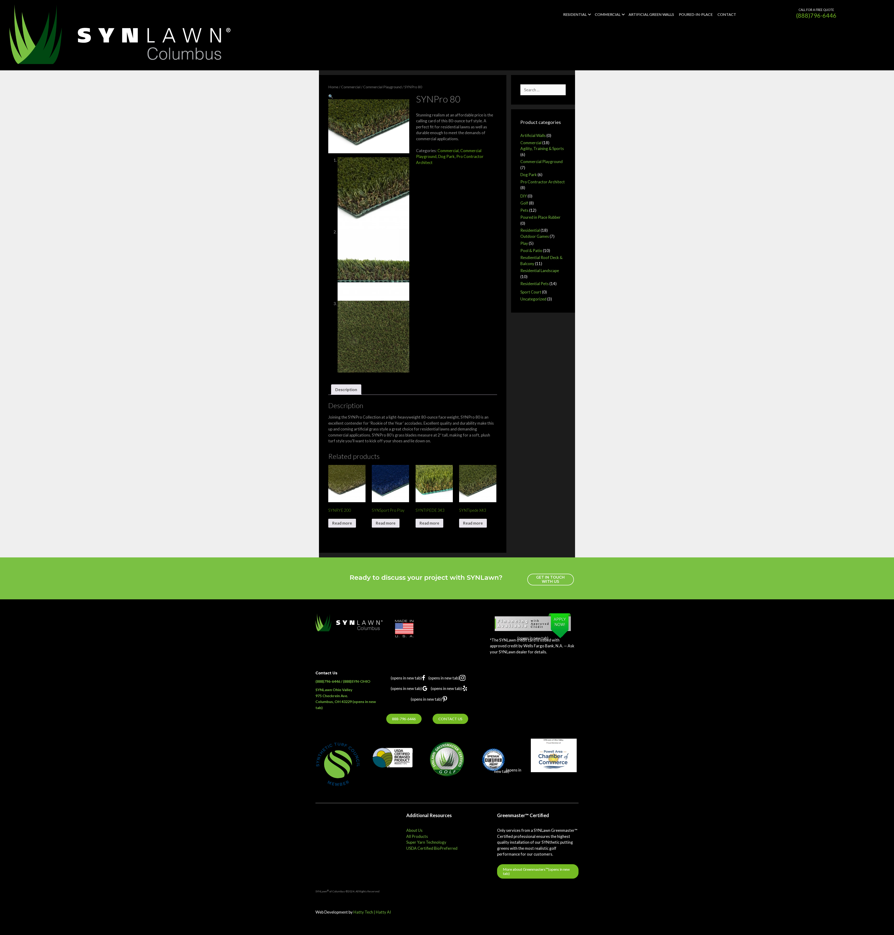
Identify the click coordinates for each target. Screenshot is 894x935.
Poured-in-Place (696, 14)
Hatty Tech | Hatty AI (372, 912)
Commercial (607, 14)
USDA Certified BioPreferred (431, 848)
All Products (417, 836)
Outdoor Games (534, 236)
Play (524, 243)
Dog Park (446, 156)
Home (333, 87)
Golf (524, 203)
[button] (589, 14)
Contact (727, 14)
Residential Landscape (539, 270)
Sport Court (530, 292)
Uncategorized (533, 299)
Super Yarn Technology (426, 842)
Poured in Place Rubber (540, 217)
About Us (414, 830)
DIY (523, 196)
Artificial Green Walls (651, 14)
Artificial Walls (533, 135)
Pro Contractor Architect (542, 181)
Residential (575, 14)
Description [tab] (346, 389)
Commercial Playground (382, 87)
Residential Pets (534, 283)
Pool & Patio (531, 250)
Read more (342, 523)
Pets (524, 210)
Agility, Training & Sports (542, 148)
